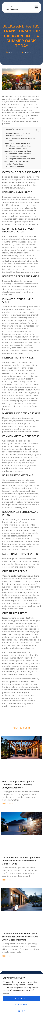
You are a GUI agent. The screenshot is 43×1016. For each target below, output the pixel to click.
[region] (21, 995)
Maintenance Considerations (17, 161)
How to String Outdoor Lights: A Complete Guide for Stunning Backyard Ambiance (18, 784)
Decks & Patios (30, 52)
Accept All (21, 999)
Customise (21, 1005)
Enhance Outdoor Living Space (20, 146)
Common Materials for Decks (20, 154)
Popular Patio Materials (17, 156)
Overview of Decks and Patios (17, 133)
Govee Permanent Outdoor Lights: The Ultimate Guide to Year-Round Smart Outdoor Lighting (20, 936)
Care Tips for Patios (16, 166)
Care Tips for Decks (16, 164)
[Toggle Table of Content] (35, 130)
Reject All (21, 1011)
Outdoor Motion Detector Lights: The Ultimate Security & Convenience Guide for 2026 (21, 860)
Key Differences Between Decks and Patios (22, 139)
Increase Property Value (18, 148)
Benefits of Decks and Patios (17, 143)
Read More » (7, 804)
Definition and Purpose (16, 136)
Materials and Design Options (18, 151)
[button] (36, 7)
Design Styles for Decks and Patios (22, 159)
